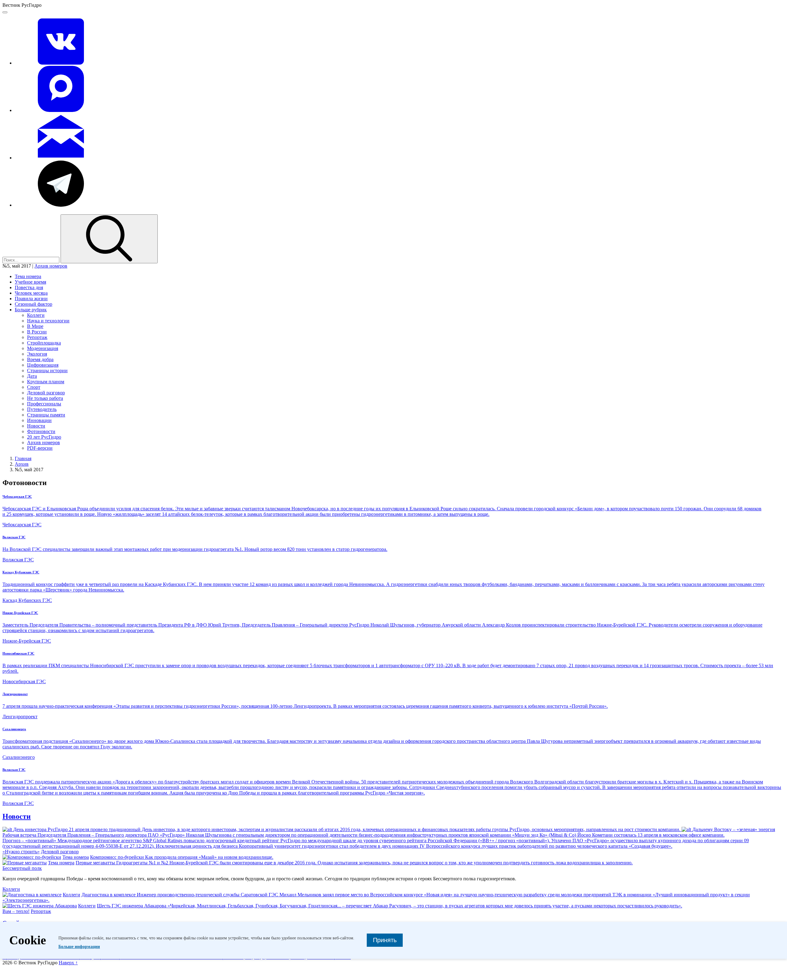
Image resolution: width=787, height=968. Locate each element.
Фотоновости (41, 431)
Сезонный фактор (33, 304)
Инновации (39, 420)
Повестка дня (29, 287)
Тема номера (28, 276)
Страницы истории (47, 370)
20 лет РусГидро (44, 437)
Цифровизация (42, 365)
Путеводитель (42, 409)
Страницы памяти (46, 414)
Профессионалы (44, 403)
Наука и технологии (48, 320)
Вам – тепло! (16, 911)
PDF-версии (40, 448)
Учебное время (30, 282)
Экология (37, 354)
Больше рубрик (31, 309)
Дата (32, 376)
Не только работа (45, 398)
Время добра (40, 359)
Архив (22, 464)
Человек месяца (31, 293)
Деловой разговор (46, 392)
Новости (36, 425)
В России (37, 331)
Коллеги (36, 315)
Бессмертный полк (22, 868)
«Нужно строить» (21, 851)
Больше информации (79, 946)
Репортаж (37, 337)
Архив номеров (50, 266)
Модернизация (42, 348)
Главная (23, 458)
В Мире (35, 326)
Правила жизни (31, 298)
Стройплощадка (44, 342)
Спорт (33, 387)
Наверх (68, 962)
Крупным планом (45, 381)
